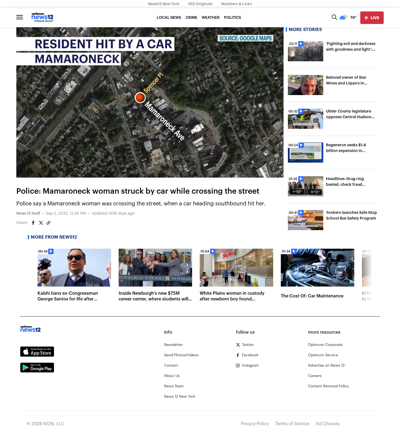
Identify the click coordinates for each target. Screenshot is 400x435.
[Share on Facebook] (33, 223)
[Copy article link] (48, 223)
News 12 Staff (28, 213)
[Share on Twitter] (41, 223)
